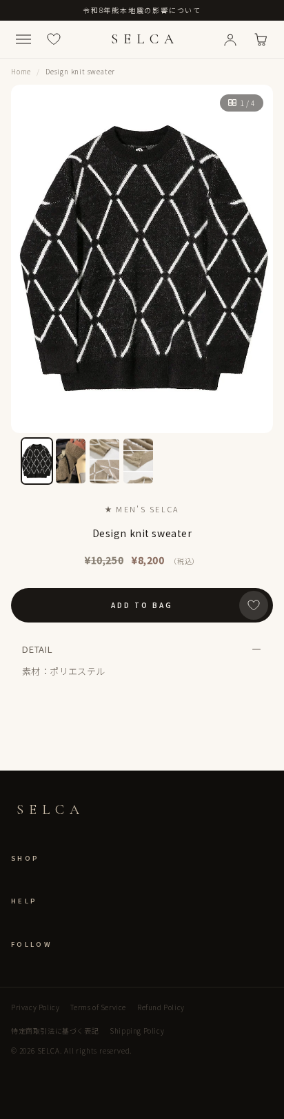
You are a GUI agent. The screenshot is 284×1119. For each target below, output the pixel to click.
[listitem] (37, 461)
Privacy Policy (35, 1007)
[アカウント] (230, 39)
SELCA (145, 39)
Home (21, 71)
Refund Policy (161, 1007)
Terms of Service (98, 1007)
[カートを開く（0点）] (260, 39)
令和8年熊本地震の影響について (142, 10)
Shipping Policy (137, 1030)
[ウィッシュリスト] (53, 39)
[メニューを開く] (23, 39)
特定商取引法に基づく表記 (55, 1030)
